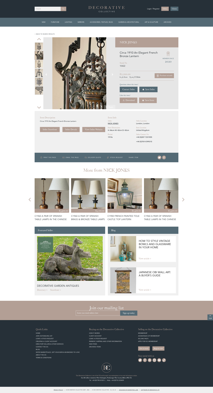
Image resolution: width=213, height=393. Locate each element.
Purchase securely (166, 75)
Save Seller (150, 89)
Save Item (149, 100)
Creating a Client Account (46, 341)
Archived (167, 22)
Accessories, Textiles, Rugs (101, 22)
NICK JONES (113, 123)
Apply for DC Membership (148, 341)
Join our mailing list (44, 336)
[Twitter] (159, 157)
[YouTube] (159, 360)
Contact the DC (42, 347)
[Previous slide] (39, 39)
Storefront (54, 290)
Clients (174, 9)
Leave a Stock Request (45, 339)
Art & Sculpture (151, 22)
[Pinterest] (150, 360)
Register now (158, 348)
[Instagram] (154, 360)
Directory (41, 290)
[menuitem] (39, 46)
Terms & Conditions (43, 358)
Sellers (165, 9)
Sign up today (129, 313)
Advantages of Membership (149, 336)
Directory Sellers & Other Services (49, 344)
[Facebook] (164, 157)
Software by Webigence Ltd (150, 390)
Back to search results (45, 34)
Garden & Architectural (128, 22)
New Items (93, 344)
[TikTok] (164, 360)
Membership (142, 333)
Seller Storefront (50, 129)
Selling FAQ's (143, 339)
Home (38, 333)
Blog (38, 349)
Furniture (55, 22)
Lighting (68, 22)
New (43, 22)
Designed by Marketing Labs (128, 390)
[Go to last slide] (30, 200)
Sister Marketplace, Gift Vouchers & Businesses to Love (58, 352)
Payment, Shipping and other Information (105, 341)
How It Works (94, 333)
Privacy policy (58, 390)
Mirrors (81, 22)
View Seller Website (94, 129)
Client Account (95, 336)
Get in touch (144, 348)
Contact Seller (128, 89)
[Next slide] (39, 107)
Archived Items (95, 347)
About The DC (41, 355)
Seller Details (71, 129)
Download (130, 100)
